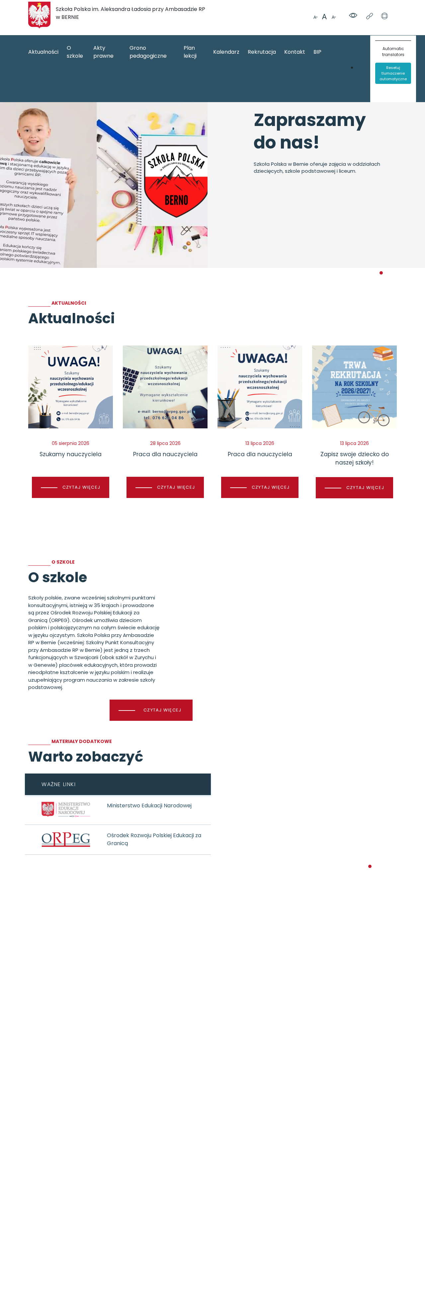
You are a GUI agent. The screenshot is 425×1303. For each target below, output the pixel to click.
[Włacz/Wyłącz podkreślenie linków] (370, 16)
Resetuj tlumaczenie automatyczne (393, 73)
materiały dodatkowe (81, 741)
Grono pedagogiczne (148, 52)
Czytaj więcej (162, 710)
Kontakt (294, 52)
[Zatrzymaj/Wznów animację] (384, 16)
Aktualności (43, 52)
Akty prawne (103, 52)
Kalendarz (226, 52)
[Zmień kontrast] (354, 16)
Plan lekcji (190, 52)
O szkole (75, 52)
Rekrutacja (262, 52)
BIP (317, 52)
